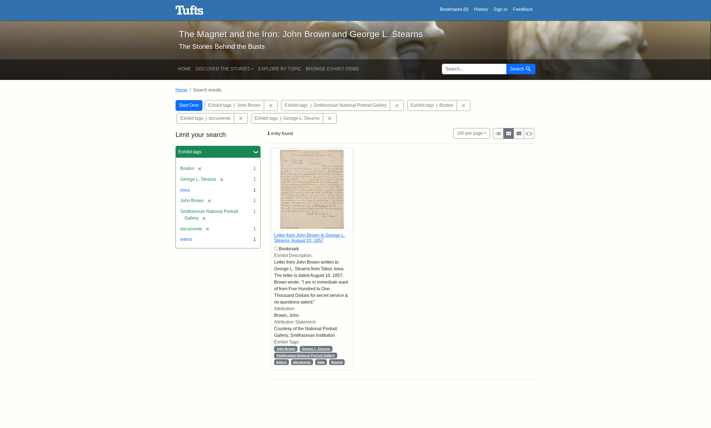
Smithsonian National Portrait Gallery (305, 356)
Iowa (185, 190)
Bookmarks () (454, 9)
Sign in (500, 9)
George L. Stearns (316, 349)
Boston (337, 362)
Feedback (523, 9)
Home (184, 69)
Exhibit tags (189, 151)
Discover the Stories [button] (223, 69)
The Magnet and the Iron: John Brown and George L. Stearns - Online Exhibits (190, 10)
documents (302, 362)
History (481, 9)
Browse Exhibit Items (332, 69)
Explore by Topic (279, 69)
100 (470, 133)
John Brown (285, 349)
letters (186, 239)
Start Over (189, 105)
